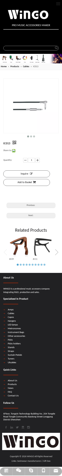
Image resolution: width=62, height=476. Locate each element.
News (10, 388)
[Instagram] (28, 427)
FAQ (10, 392)
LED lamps (13, 325)
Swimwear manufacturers (29, 461)
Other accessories (16, 336)
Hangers (12, 321)
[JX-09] (19, 246)
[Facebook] (6, 427)
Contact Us (13, 396)
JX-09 (11, 259)
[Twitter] (17, 427)
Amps (11, 310)
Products (12, 384)
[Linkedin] (11, 427)
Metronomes (14, 328)
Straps (11, 351)
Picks (10, 340)
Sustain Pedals (15, 355)
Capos (11, 317)
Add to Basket (25, 182)
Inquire (24, 174)
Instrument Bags (16, 332)
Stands (11, 347)
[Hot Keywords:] (56, 48)
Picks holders (14, 344)
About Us (12, 380)
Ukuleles (12, 362)
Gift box (46, 461)
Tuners (11, 359)
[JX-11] (43, 246)
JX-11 (35, 259)
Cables (11, 313)
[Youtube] (22, 427)
